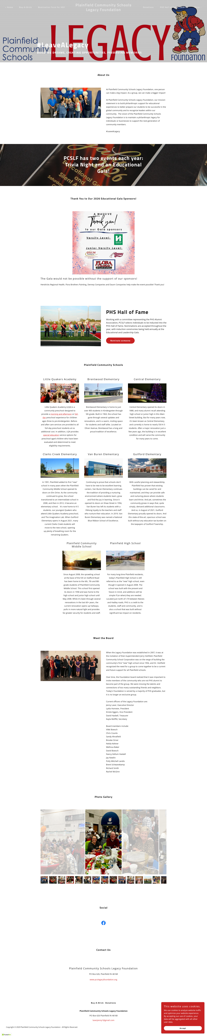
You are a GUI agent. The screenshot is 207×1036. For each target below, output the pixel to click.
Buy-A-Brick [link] (25, 7)
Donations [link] (148, 7)
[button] (197, 7)
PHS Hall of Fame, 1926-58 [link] (174, 7)
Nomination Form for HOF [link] (51, 7)
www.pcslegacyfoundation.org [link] (103, 979)
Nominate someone (120, 340)
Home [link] (10, 7)
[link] (103, 10)
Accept (183, 1028)
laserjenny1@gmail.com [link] (103, 1020)
